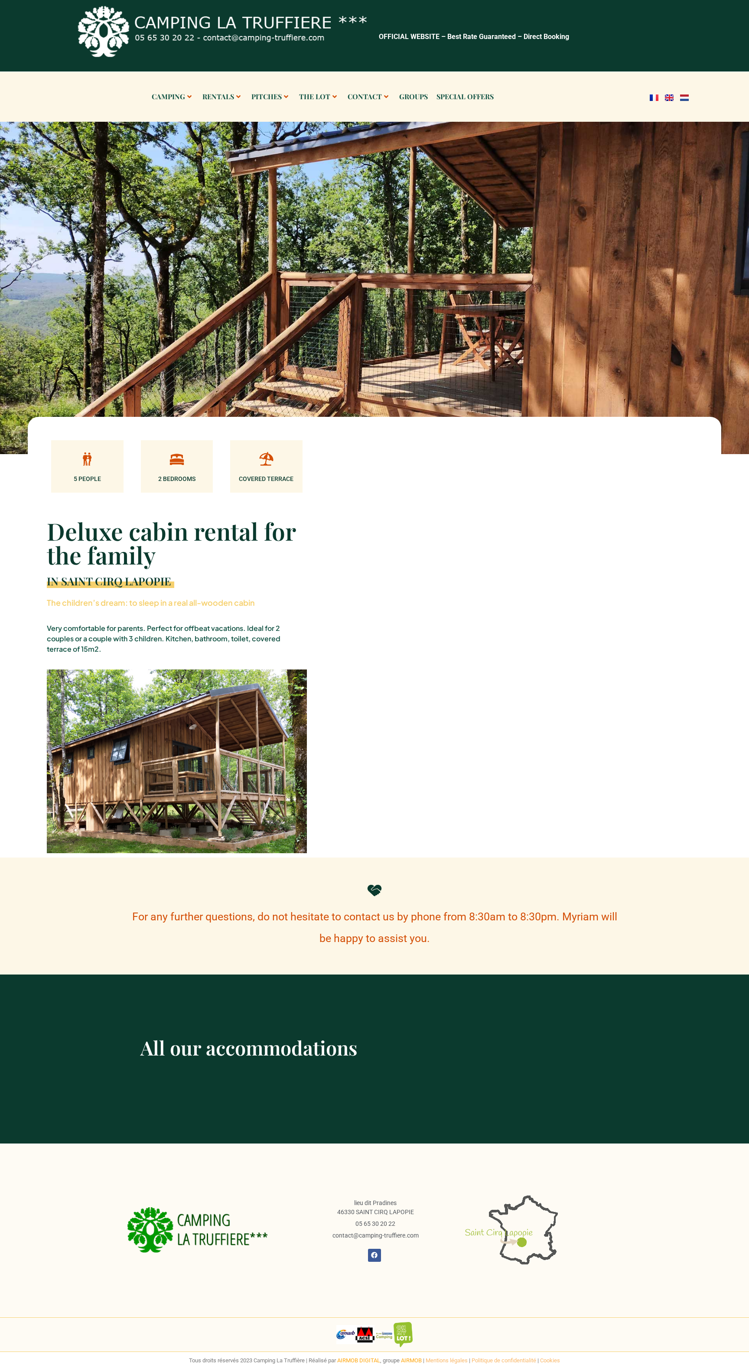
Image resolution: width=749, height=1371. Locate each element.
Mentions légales (447, 1360)
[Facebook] (374, 1255)
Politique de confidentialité (504, 1360)
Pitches (266, 96)
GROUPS (413, 96)
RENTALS (218, 96)
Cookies (550, 1360)
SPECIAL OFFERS (465, 96)
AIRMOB (412, 1360)
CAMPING (168, 96)
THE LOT (314, 96)
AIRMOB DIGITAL (358, 1360)
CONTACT (365, 96)
